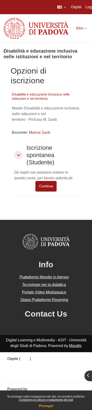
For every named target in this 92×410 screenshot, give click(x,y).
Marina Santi (39, 132)
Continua (46, 186)
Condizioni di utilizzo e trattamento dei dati (46, 400)
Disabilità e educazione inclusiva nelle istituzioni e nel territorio (41, 96)
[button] (61, 7)
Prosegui (46, 406)
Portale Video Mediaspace (44, 292)
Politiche (14, 370)
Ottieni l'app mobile (23, 376)
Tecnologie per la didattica (44, 285)
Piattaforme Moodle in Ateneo (44, 277)
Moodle (75, 346)
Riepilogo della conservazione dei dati (39, 364)
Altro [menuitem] (80, 28)
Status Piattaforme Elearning (44, 300)
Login (25, 359)
